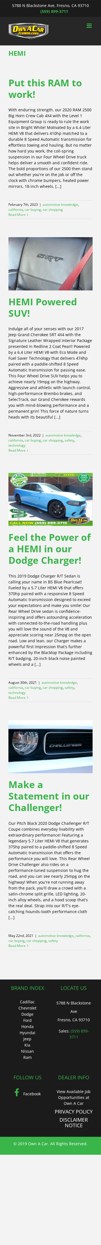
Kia (27, 1045)
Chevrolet (27, 1008)
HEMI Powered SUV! (42, 307)
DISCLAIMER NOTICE (73, 1122)
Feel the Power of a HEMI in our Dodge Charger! (49, 549)
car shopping (53, 209)
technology (17, 445)
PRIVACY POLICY (74, 1111)
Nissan (27, 1051)
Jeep (27, 1038)
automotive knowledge (60, 204)
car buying (33, 209)
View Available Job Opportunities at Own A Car (74, 1097)
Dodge (27, 1014)
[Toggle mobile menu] (90, 26)
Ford (27, 1020)
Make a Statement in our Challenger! (48, 796)
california (15, 209)
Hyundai (27, 1032)
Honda (27, 1026)
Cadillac (27, 1001)
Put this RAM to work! (45, 88)
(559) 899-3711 (54, 11)
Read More (17, 214)
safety (69, 440)
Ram (27, 1057)
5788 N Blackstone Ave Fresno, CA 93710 (73, 1011)
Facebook (31, 1093)
